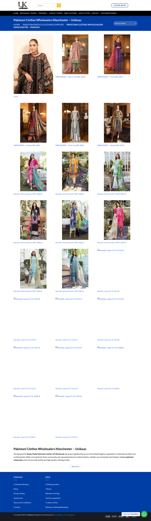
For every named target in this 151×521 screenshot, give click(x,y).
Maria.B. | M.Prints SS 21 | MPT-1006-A (69, 243)
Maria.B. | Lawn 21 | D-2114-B (25, 340)
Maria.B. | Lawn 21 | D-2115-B (108, 291)
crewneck (42, 13)
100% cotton (84, 13)
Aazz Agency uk (59, 515)
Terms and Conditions (22, 502)
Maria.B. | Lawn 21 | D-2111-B (66, 388)
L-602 (16, 97)
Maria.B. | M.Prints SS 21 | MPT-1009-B (28, 194)
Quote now (18, 498)
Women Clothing (52, 493)
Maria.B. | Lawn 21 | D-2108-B (108, 388)
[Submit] (59, 5)
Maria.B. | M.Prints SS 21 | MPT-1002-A (28, 291)
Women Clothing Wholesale (56, 507)
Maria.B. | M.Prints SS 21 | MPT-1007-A (111, 194)
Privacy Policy (19, 493)
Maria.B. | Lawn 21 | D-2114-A (66, 340)
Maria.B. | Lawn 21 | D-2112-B (108, 340)
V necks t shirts (51, 502)
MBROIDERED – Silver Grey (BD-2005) (69, 145)
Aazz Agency (70, 515)
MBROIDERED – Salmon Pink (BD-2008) (70, 77)
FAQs (16, 489)
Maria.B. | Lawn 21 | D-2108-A (25, 437)
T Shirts (48, 489)
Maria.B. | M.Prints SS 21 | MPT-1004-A (111, 243)
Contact (95, 13)
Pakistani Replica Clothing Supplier (43, 24)
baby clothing (70, 13)
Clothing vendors (52, 484)
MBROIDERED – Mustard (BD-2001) (110, 145)
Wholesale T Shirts (28, 13)
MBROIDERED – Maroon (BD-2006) (27, 145)
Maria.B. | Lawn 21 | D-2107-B (66, 437)
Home (16, 13)
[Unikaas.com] (23, 5)
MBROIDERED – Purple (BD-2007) (110, 77)
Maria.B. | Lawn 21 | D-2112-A (25, 388)
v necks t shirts (56, 13)
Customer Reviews (109, 13)
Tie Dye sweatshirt (53, 498)
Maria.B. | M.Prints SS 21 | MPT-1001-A (69, 291)
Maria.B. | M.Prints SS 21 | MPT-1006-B (28, 243)
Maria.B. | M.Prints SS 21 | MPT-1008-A (69, 194)
